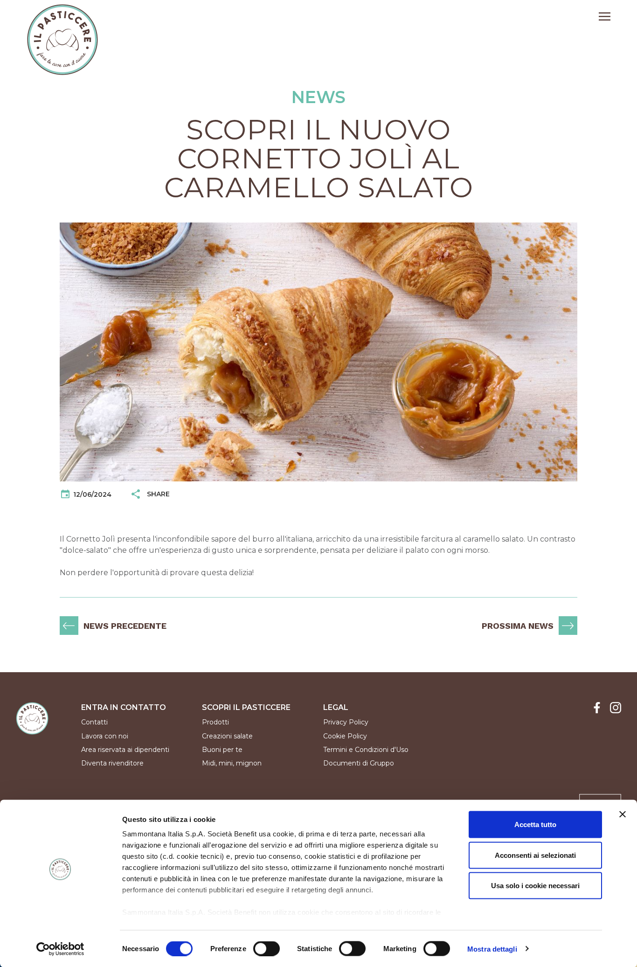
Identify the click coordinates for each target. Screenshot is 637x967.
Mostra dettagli (492, 949)
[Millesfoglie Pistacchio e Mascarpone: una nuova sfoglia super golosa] (568, 625)
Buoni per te (222, 749)
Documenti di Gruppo (358, 763)
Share (155, 494)
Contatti (94, 722)
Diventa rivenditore (112, 763)
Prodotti (215, 722)
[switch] (266, 948)
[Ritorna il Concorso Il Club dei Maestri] (69, 625)
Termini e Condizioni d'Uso (366, 749)
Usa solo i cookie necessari (535, 886)
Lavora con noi (104, 736)
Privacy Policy (345, 722)
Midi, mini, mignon (232, 763)
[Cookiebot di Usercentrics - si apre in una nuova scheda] (60, 949)
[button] (604, 17)
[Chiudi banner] (622, 814)
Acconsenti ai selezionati (535, 855)
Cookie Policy (345, 736)
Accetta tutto (535, 824)
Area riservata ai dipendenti (125, 749)
